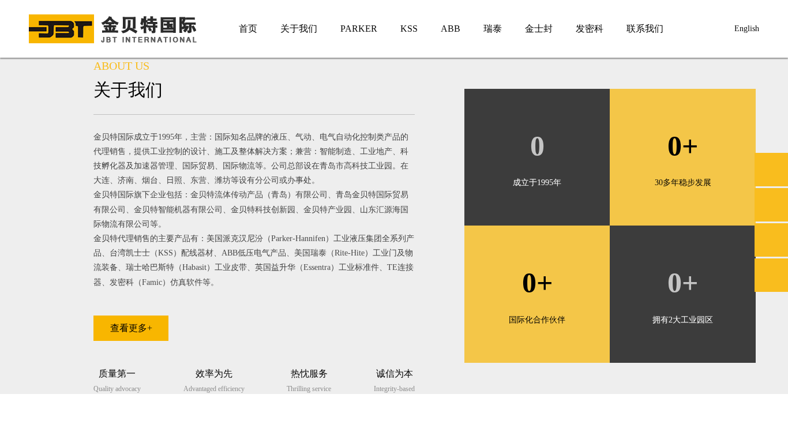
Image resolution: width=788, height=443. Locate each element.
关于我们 (290, 28)
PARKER (350, 28)
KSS (401, 28)
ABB (442, 28)
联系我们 (636, 28)
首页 (240, 28)
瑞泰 (484, 28)
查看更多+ (131, 328)
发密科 (581, 28)
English (746, 28)
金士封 (531, 28)
